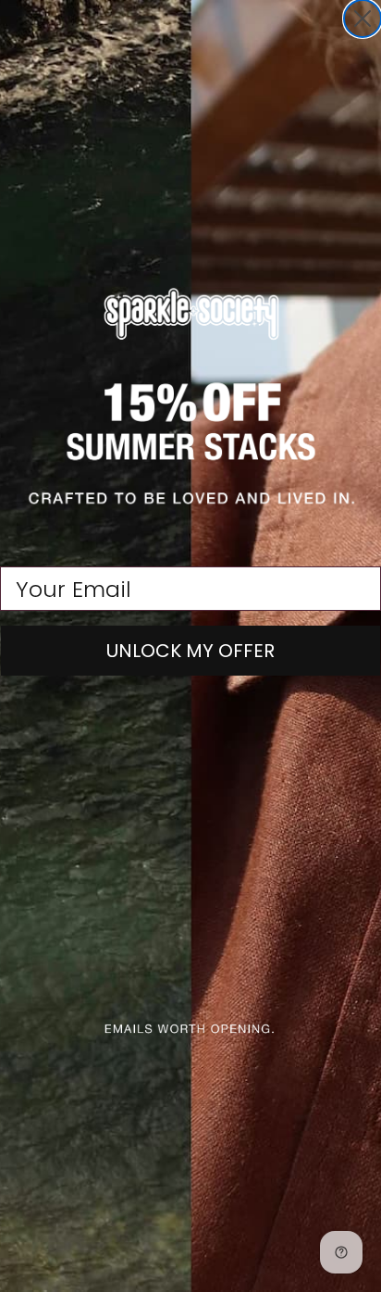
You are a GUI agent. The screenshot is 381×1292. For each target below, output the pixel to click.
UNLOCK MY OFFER (190, 651)
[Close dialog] (362, 18)
